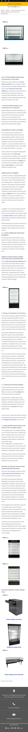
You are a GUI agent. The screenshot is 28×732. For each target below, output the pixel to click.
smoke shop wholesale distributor (11, 473)
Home (2, 10)
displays (20, 160)
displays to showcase (11, 419)
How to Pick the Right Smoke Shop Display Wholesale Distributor (13, 12)
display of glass (8, 215)
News (7, 10)
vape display (9, 165)
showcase (14, 406)
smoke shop (16, 154)
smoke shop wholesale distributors (14, 261)
